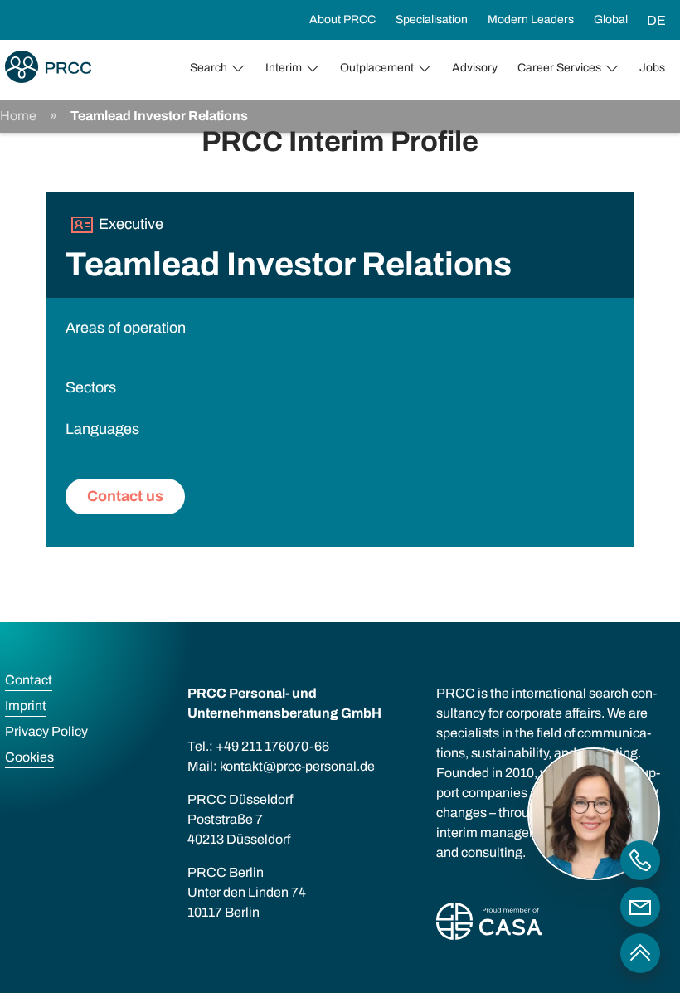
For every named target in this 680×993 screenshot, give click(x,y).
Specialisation (432, 19)
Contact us (125, 496)
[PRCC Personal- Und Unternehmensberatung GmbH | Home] (48, 67)
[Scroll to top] (640, 953)
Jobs (652, 67)
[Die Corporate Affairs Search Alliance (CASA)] (489, 925)
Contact (28, 680)
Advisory (475, 67)
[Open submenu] (241, 68)
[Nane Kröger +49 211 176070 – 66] (640, 860)
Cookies (29, 757)
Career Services (559, 67)
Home (18, 116)
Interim (283, 67)
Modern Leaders (531, 19)
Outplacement (377, 67)
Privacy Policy (46, 731)
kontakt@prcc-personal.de (297, 766)
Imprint (25, 706)
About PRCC (342, 19)
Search (208, 67)
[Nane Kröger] (640, 907)
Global (611, 19)
